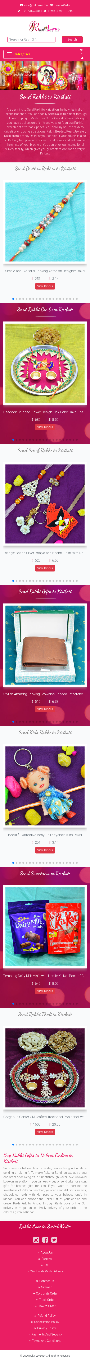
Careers (46, 1258)
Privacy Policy (46, 1328)
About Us (47, 1252)
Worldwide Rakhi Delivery (46, 1271)
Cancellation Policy (46, 1322)
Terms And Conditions (46, 1340)
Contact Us (46, 1281)
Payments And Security (46, 1334)
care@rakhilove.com (36, 5)
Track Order (55, 11)
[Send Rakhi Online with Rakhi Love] (45, 26)
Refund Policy (46, 1315)
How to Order (62, 5)
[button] (13, 299)
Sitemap (46, 1287)
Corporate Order (46, 1293)
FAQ (46, 1265)
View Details (45, 286)
